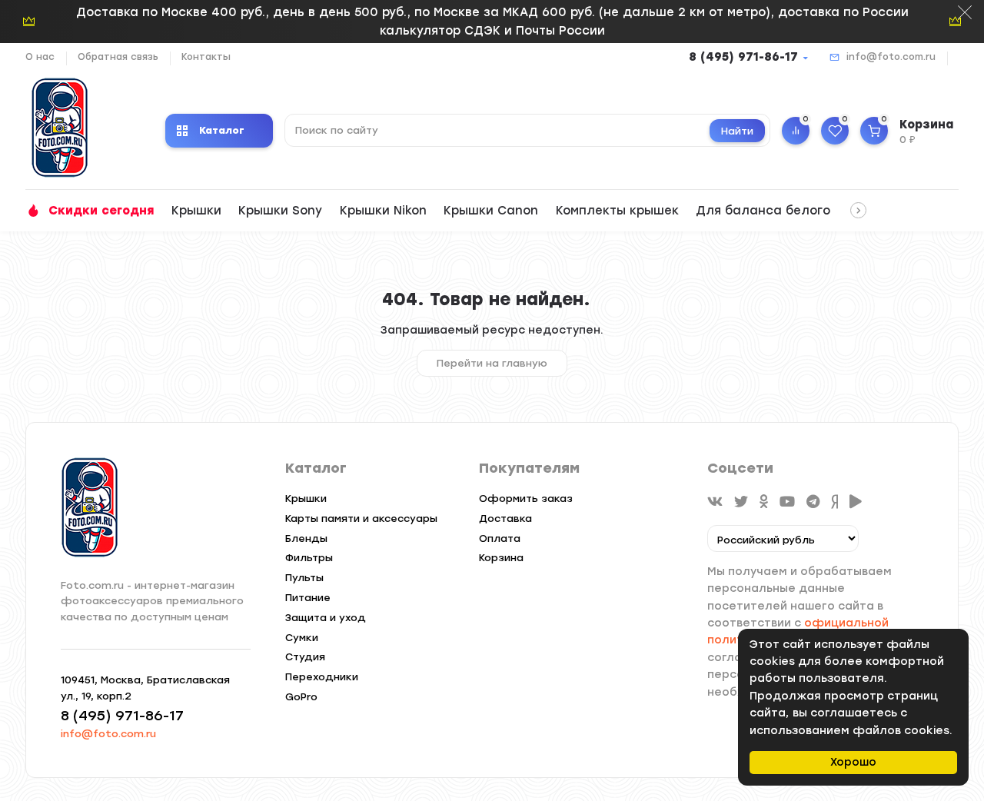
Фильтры (309, 557)
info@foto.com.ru (891, 57)
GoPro (301, 697)
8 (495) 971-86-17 (743, 57)
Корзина (501, 557)
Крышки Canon (491, 211)
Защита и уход (325, 617)
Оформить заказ (526, 498)
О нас (40, 57)
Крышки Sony (280, 211)
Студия (305, 657)
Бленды (306, 538)
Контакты (206, 57)
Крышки (196, 211)
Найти (737, 131)
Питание (308, 597)
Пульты (304, 577)
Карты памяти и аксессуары (361, 518)
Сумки (301, 637)
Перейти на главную (492, 363)
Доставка (505, 518)
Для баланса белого (763, 211)
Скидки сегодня (101, 211)
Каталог (221, 130)
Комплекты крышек (617, 211)
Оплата (499, 538)
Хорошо (853, 762)
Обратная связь (118, 57)
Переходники (321, 677)
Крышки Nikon (383, 211)
